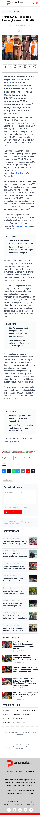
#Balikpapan (16, 714)
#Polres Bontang (8, 722)
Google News (12, 441)
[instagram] (20, 810)
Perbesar (33, 38)
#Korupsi (17, 458)
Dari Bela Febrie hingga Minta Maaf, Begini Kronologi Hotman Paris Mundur (21, 428)
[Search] (37, 3)
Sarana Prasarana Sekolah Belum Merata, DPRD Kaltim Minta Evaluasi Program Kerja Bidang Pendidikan (24, 682)
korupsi (14, 113)
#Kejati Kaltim (28, 458)
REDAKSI (26, 802)
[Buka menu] (2, 3)
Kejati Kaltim (21, 117)
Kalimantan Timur (20, 226)
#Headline (16, 710)
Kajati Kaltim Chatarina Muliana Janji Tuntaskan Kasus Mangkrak (19, 343)
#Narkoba (6, 718)
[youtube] (25, 810)
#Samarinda (27, 714)
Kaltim (8, 82)
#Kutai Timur (21, 722)
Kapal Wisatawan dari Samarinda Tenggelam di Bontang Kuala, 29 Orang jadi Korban (24, 645)
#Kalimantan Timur (29, 710)
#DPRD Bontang (18, 718)
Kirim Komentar (14, 512)
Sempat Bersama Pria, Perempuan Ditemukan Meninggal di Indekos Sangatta (25, 658)
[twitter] (14, 810)
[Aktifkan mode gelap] (33, 3)
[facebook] (9, 810)
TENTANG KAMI (12, 802)
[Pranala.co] (20, 763)
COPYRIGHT (31, 804)
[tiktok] (31, 810)
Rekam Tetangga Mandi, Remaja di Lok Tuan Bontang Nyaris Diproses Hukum (25, 695)
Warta (16, 11)
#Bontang (6, 710)
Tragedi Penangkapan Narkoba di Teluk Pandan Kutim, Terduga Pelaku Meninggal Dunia (25, 669)
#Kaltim (5, 714)
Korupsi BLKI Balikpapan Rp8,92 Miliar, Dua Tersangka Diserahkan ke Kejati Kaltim (21, 250)
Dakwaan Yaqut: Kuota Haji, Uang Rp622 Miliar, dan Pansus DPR (20, 418)
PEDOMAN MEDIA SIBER (13, 804)
